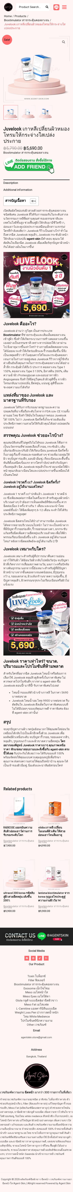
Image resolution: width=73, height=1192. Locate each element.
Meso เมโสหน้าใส (36, 992)
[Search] (47, 7)
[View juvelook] (10, 112)
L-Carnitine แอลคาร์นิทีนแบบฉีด (36, 1008)
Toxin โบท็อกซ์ (37, 976)
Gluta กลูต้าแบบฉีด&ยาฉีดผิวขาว (37, 1000)
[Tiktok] (39, 958)
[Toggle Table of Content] (31, 201)
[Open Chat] (46, 958)
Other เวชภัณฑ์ (36, 1024)
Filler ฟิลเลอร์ (36, 980)
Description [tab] (10, 182)
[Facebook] (26, 958)
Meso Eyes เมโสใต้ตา (36, 996)
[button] (64, 42)
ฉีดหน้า (29, 1092)
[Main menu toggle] (64, 7)
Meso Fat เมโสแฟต (36, 1004)
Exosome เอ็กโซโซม (37, 988)
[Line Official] (56, 7)
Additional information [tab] (17, 189)
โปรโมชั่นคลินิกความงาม (36, 1020)
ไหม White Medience (36, 1016)
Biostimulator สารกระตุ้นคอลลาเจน (25, 152)
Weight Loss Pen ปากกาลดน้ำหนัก (36, 1012)
